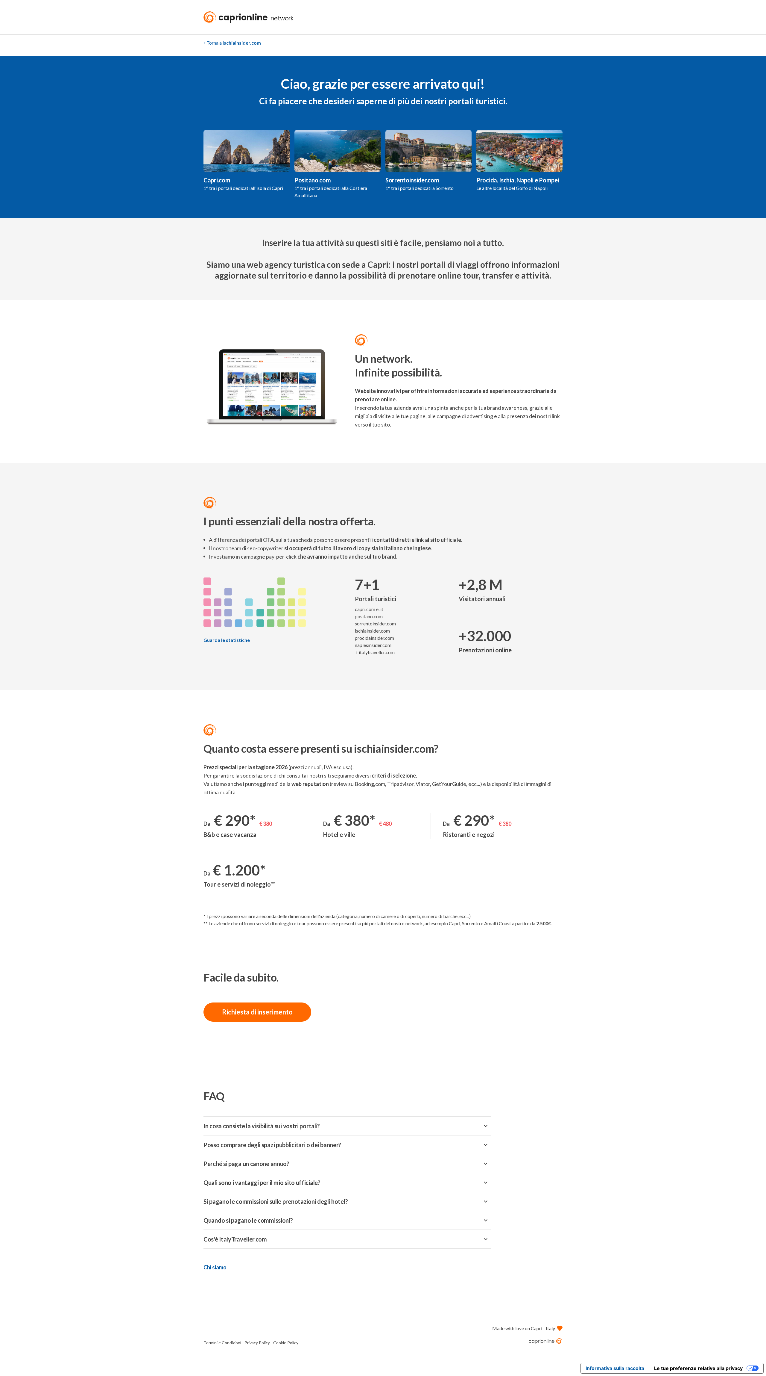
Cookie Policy (285, 1342)
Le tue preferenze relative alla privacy (698, 1368)
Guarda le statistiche (226, 640)
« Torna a (232, 43)
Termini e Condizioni (222, 1342)
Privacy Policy (257, 1342)
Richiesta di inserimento (257, 1012)
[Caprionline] (546, 1342)
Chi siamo (215, 1267)
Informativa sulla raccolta (615, 1368)
